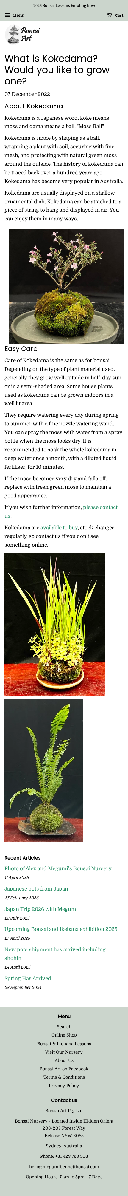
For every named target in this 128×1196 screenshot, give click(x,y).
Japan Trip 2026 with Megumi (41, 909)
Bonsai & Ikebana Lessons (64, 1043)
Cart (119, 15)
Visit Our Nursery (64, 1052)
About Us (64, 1060)
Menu (18, 15)
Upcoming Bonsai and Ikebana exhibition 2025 (60, 929)
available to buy (59, 528)
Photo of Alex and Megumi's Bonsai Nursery (58, 868)
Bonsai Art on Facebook (64, 1068)
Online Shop (64, 1035)
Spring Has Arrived (27, 978)
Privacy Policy (64, 1085)
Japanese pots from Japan (36, 889)
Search (64, 1026)
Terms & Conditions (64, 1077)
